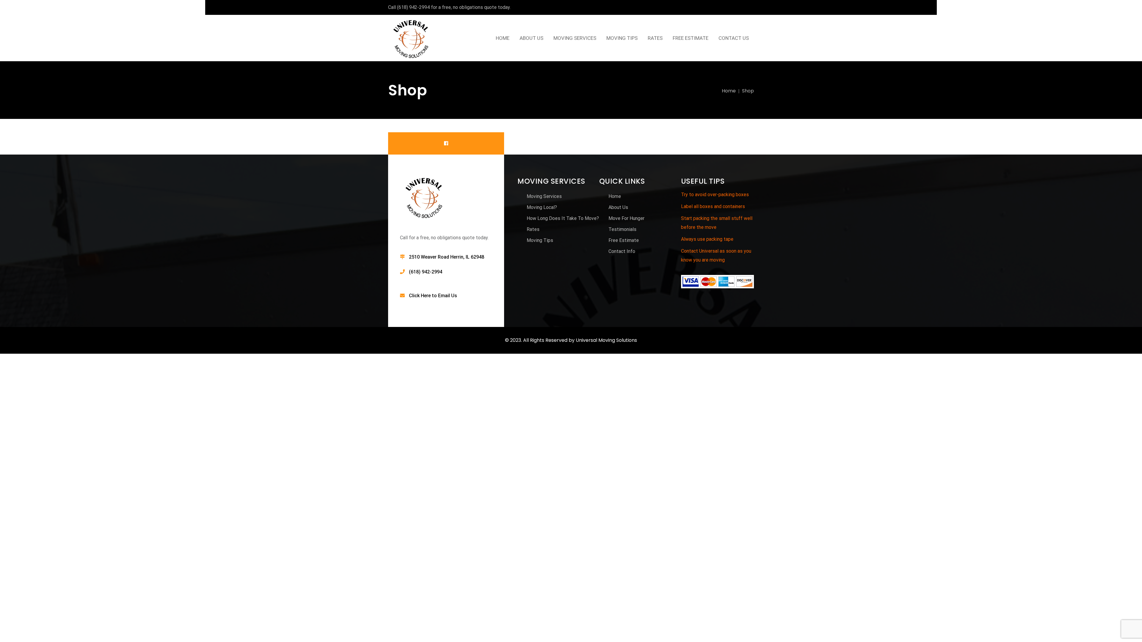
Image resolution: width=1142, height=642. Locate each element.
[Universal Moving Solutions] (411, 38)
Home (729, 90)
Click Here (420, 295)
